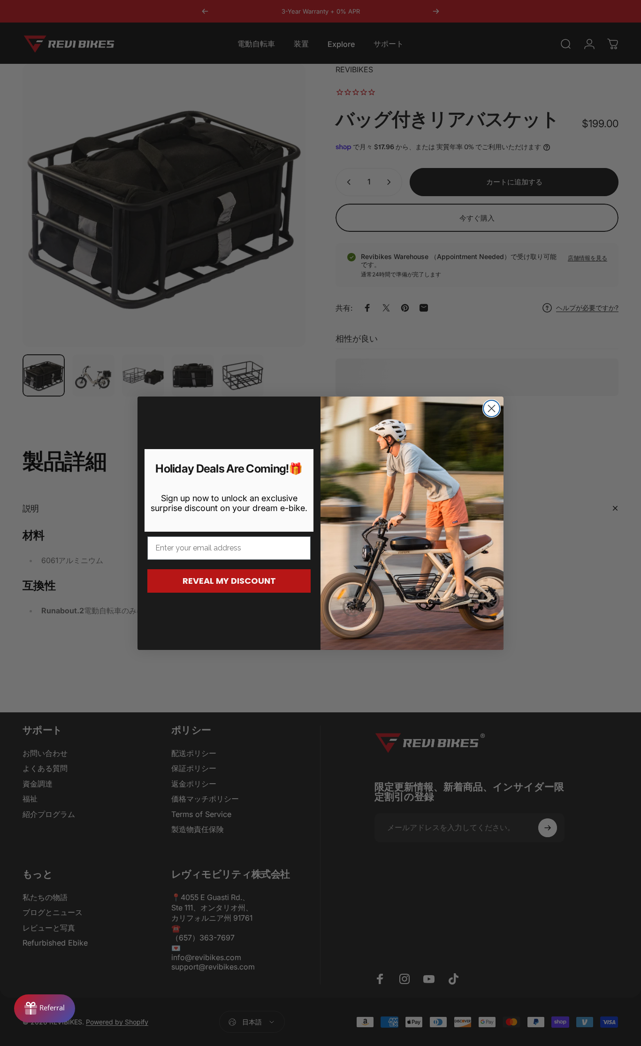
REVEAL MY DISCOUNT (229, 581)
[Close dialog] (491, 408)
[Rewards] (44, 1008)
